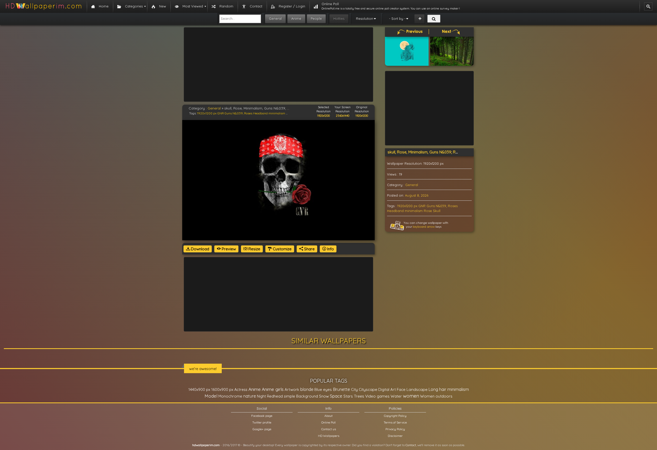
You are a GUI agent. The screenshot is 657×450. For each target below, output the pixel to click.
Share (309, 248)
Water (396, 396)
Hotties (338, 18)
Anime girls (273, 389)
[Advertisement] (278, 64)
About (328, 416)
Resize (253, 248)
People (316, 18)
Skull (436, 211)
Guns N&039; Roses (238, 113)
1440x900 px (199, 389)
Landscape (417, 389)
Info (330, 248)
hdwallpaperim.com (206, 445)
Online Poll (328, 422)
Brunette (341, 389)
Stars (348, 396)
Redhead (275, 396)
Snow (324, 396)
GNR (220, 113)
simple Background (301, 396)
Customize (282, 248)
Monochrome (230, 396)
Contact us (328, 429)
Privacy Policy (395, 429)
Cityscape (368, 389)
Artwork (292, 389)
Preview (228, 248)
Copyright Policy (395, 416)
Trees (359, 396)
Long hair (437, 389)
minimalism (276, 113)
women (411, 396)
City (354, 389)
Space (336, 396)
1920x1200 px (207, 113)
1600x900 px (222, 389)
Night (261, 396)
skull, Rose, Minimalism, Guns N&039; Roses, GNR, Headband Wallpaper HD (454, 152)
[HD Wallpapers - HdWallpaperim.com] (43, 6)
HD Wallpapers (328, 436)
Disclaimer (395, 436)
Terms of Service (395, 422)
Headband (260, 113)
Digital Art (387, 389)
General (275, 18)
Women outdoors (436, 396)
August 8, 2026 (416, 195)
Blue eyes (323, 389)
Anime (296, 18)
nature (249, 396)
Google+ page (262, 429)
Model (211, 396)
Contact (410, 445)
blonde (306, 389)
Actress (240, 389)
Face (401, 389)
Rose (428, 211)
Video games (377, 396)
